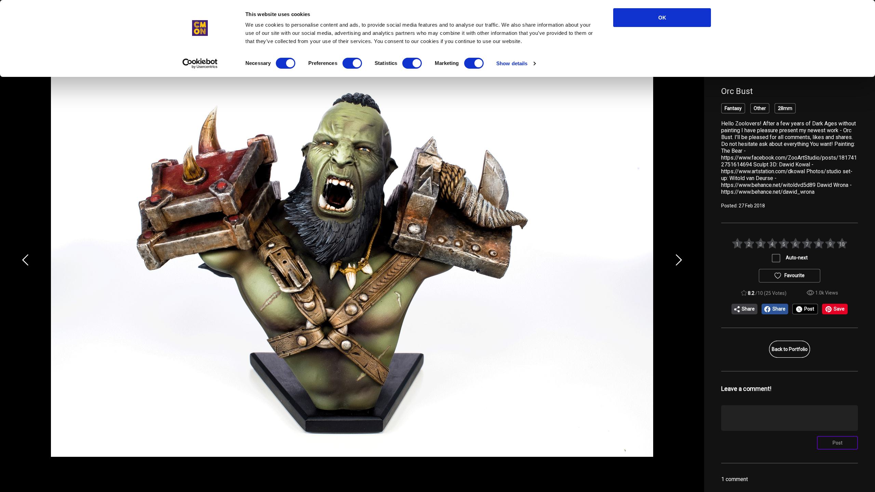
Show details (511, 63)
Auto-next (797, 257)
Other (760, 108)
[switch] (352, 63)
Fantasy (733, 108)
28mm (785, 108)
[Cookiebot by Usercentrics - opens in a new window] (200, 63)
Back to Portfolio (790, 349)
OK (662, 17)
